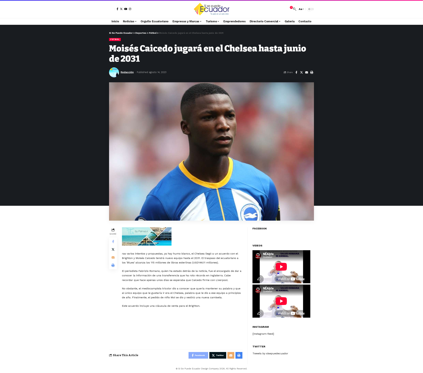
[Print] (311, 72)
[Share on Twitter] (301, 72)
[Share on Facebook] (296, 72)
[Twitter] (121, 9)
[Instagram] (130, 9)
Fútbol (114, 39)
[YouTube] (125, 9)
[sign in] (112, 9)
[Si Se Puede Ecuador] (211, 9)
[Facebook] (117, 9)
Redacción (127, 72)
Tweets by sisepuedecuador (270, 353)
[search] (294, 9)
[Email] (306, 72)
